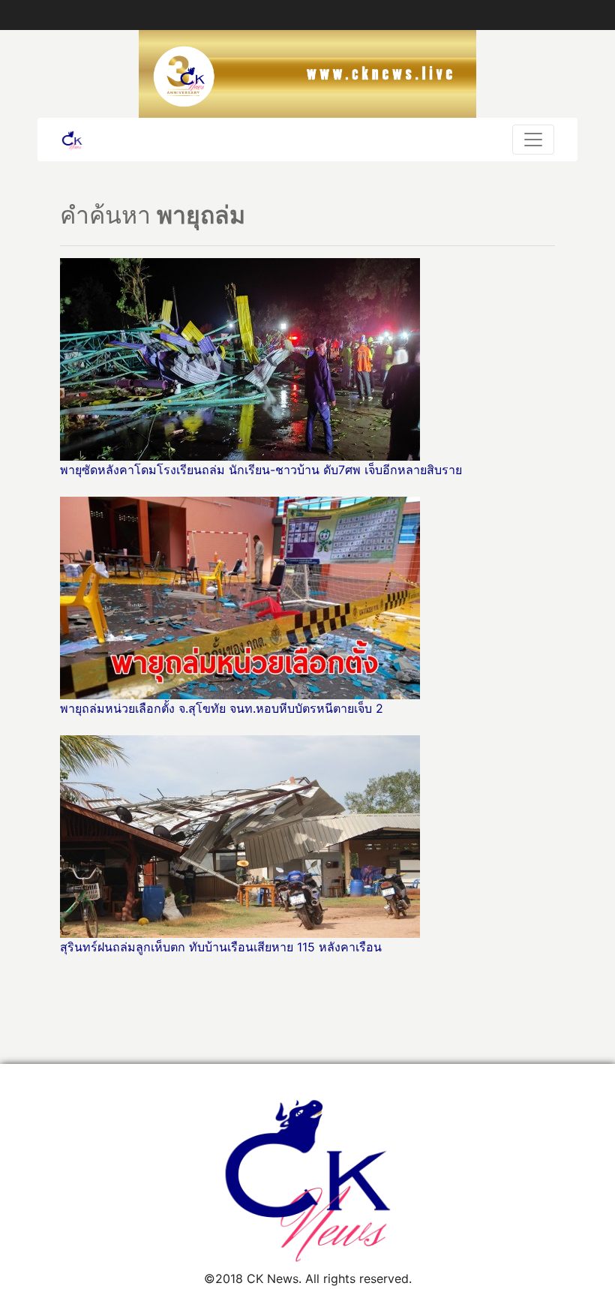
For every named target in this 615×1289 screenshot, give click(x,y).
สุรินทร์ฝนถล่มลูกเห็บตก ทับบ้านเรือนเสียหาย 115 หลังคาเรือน (223, 946)
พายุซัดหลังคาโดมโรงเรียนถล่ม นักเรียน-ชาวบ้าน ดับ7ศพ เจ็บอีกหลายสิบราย (261, 469)
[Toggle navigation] (533, 140)
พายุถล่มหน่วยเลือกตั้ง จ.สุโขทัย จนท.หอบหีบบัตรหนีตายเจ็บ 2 (221, 708)
